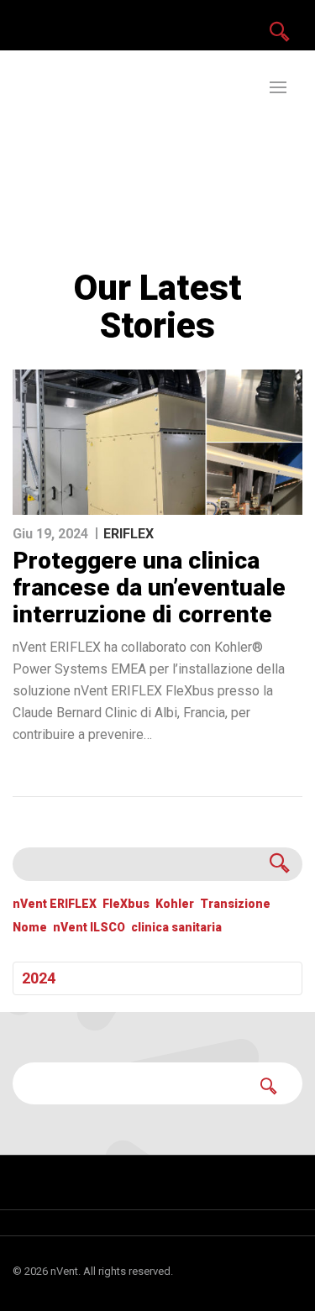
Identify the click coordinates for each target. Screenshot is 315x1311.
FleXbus (126, 904)
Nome (30, 927)
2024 (38, 978)
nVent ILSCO (89, 927)
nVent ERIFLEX (55, 904)
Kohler (174, 904)
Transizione (235, 904)
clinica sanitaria (176, 927)
